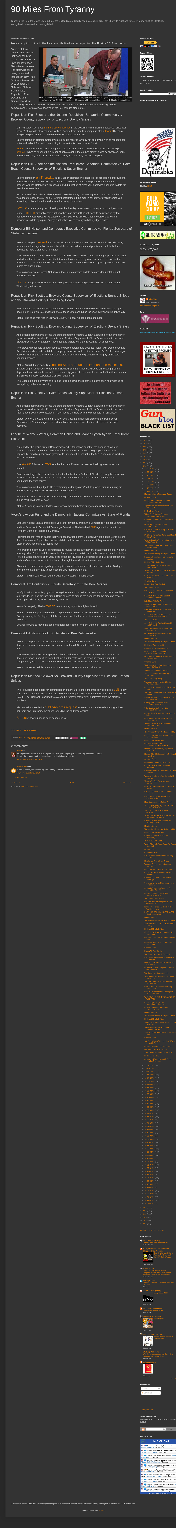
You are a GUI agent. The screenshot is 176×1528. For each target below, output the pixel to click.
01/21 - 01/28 (150, 1197)
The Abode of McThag (151, 1241)
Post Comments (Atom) (29, 787)
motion (50, 606)
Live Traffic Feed (160, 1441)
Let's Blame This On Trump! (154, 601)
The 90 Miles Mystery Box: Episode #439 (159, 921)
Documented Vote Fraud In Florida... (157, 762)
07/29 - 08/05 (150, 1110)
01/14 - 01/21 (150, 1200)
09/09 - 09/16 (150, 1091)
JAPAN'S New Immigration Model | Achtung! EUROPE (157, 1028)
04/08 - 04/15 (150, 1162)
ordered (20, 152)
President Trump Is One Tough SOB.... (158, 1046)
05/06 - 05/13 (150, 1149)
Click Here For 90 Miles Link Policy (152, 1230)
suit (93, 527)
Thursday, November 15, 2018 (28, 773)
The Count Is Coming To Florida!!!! (157, 954)
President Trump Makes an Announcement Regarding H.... (157, 745)
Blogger (101, 1510)
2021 (145, 456)
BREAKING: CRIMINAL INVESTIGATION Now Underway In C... (159, 913)
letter (47, 464)
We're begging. (159, 1318)
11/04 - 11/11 (150, 1065)
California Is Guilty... (151, 853)
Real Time (159, 1493)
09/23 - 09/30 (150, 1084)
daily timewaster (149, 1362)
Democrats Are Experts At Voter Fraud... (159, 869)
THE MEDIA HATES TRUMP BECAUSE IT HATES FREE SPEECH (159, 816)
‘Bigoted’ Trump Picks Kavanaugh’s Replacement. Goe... (157, 724)
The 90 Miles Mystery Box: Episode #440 (159, 829)
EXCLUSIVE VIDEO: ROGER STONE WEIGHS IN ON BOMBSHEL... (158, 616)
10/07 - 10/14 (150, 1078)
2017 (145, 1208)
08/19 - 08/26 (150, 1101)
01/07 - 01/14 (150, 1203)
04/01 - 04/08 (150, 1165)
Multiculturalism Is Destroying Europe (158, 494)
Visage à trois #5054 (161, 1293)
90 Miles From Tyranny (53, 9)
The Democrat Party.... (152, 587)
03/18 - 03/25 (150, 1171)
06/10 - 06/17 (150, 1133)
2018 (145, 466)
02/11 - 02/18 (150, 1187)
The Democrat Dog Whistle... (155, 898)
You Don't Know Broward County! (156, 973)
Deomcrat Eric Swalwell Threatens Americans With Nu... (157, 501)
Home (72, 783)
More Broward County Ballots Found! (158, 802)
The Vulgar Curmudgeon (152, 1309)
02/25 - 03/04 (150, 1181)
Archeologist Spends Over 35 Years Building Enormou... (157, 1060)
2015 (145, 1214)
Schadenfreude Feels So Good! (156, 670)
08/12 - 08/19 (150, 1104)
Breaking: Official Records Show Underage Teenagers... (156, 894)
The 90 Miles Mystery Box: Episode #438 (159, 1016)
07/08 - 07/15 (150, 1120)
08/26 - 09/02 (150, 1097)
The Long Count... (151, 620)
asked (42, 242)
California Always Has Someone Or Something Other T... (157, 889)
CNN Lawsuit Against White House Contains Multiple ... (157, 798)
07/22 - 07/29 (150, 1113)
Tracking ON (168, 1493)
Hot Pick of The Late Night (154, 645)
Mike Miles (153, 299)
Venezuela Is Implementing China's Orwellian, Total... (157, 683)
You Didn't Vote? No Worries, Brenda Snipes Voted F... (158, 982)
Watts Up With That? (151, 1352)
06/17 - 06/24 (150, 1129)
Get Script (152, 1493)
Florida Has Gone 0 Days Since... (156, 861)
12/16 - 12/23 (150, 475)
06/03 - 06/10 (150, 1136)
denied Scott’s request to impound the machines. (87, 365)
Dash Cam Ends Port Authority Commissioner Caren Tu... (155, 653)
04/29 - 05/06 (150, 1152)
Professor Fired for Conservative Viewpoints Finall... (156, 1008)
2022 (145, 453)
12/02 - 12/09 (150, 482)
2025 (145, 443)
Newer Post (16, 783)
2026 (145, 440)
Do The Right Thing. (151, 511)
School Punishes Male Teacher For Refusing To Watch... (157, 822)
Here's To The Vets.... (152, 1056)
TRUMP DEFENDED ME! (153, 841)
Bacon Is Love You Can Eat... (155, 584)
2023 (145, 450)
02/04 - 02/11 (150, 1191)
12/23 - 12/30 (150, 472)
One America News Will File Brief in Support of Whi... (157, 634)
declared (29, 213)
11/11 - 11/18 (150, 491)
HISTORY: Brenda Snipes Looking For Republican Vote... (158, 993)
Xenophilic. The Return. (152, 1317)
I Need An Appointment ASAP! (153, 1310)
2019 (145, 463)
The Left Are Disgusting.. (153, 679)
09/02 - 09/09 (150, 1094)
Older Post (127, 783)
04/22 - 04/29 (150, 1155)
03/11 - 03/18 (150, 1175)
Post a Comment (20, 778)
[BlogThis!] (58, 738)
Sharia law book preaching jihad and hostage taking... (158, 605)
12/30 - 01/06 (150, 469)
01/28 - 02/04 (150, 1194)
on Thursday (45, 177)
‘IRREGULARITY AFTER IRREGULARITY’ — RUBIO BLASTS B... (160, 806)
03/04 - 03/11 (150, 1178)
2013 (145, 1220)
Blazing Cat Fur (149, 1281)
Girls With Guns (150, 497)
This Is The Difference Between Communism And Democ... (156, 515)
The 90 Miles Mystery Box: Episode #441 (159, 732)
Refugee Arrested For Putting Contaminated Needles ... (155, 1003)
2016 (145, 1211)
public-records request (61, 707)
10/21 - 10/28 (150, 1072)
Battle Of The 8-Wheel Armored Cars (155, 1243)
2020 (145, 460)
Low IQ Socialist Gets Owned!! (155, 1050)
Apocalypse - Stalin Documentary (156, 648)
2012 (145, 1224)
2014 (145, 1217)
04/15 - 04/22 (150, 1158)
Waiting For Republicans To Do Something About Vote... (156, 704)
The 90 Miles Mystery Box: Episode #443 (159, 554)
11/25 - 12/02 (150, 485)
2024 (145, 447)
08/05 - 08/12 (150, 1107)
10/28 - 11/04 (150, 1068)
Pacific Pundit (148, 1269)
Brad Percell (22, 767)
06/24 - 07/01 (150, 1126)
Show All (173, 1378)
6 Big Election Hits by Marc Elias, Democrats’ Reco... (156, 709)
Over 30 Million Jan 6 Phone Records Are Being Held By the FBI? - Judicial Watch (163, 1255)
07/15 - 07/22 (150, 1117)
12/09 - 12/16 (150, 478)
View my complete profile (149, 306)
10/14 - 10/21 (150, 1075)
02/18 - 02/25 (150, 1184)
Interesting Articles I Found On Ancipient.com (155, 526)
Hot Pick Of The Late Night (154, 562)
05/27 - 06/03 (150, 1139)
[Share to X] (62, 738)
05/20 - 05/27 (150, 1142)
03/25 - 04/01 (150, 1168)
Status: (20, 148)
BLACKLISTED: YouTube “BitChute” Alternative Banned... (157, 597)
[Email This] (56, 738)
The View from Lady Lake (153, 1334)
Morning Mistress (150, 551)
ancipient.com (147, 1410)
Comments (147, 1393)
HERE (149, 186)
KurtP (19, 751)
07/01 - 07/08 (150, 1123)
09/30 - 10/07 (150, 1081)
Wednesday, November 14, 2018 (29, 759)
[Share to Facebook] (64, 738)
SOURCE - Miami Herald (24, 730)
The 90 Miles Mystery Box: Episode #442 (159, 642)
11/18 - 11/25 (150, 488)
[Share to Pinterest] (67, 738)
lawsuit (109, 131)
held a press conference (57, 127)
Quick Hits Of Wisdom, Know (151, 1462)
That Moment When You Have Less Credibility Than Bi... (157, 666)
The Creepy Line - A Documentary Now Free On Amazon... (158, 546)
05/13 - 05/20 (150, 1146)
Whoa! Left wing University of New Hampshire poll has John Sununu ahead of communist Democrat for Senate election (157, 1273)
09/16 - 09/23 (150, 1088)
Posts (145, 1389)
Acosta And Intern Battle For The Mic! (158, 1053)
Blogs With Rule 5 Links (153, 951)
